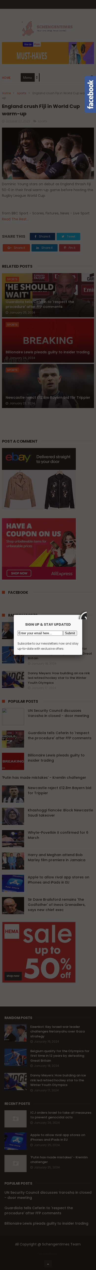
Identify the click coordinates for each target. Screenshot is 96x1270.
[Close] (82, 614)
